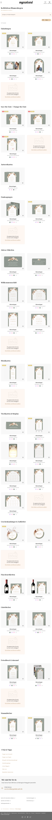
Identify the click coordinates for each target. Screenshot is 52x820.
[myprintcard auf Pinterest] (28, 817)
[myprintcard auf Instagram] (22, 817)
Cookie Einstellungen (5, 814)
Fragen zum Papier (6, 757)
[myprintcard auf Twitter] (30, 817)
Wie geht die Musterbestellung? (9, 760)
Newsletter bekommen (7, 772)
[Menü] (1, 3)
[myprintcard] (26, 3)
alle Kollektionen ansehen (6, 10)
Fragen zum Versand (7, 754)
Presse (32, 813)
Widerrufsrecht (7, 813)
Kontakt (43, 813)
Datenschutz (14, 813)
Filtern (47, 20)
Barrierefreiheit (21, 813)
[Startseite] (1, 809)
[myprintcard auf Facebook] (25, 817)
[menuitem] (45, 2)
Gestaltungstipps (6, 763)
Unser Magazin (5, 766)
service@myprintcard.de (13, 789)
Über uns (4, 769)
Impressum (38, 813)
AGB (1, 813)
